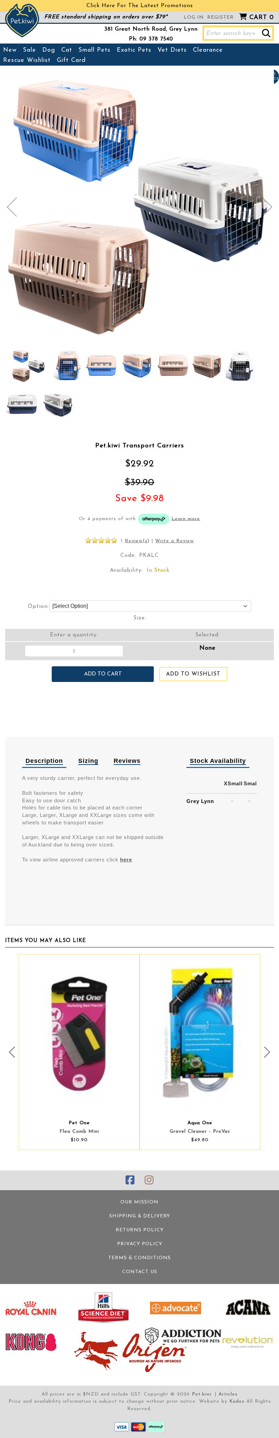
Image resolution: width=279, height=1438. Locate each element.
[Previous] (12, 207)
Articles (227, 1394)
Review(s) (137, 541)
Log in (194, 17)
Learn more (185, 518)
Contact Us (139, 1271)
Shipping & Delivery (139, 1216)
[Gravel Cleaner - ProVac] (200, 1033)
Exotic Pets (134, 50)
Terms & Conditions (139, 1258)
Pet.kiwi (201, 1394)
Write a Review (174, 541)
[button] (266, 33)
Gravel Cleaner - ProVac (200, 1131)
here (126, 859)
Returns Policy (140, 1230)
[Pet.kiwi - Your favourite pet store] (22, 20)
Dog (48, 50)
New (10, 50)
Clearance (208, 50)
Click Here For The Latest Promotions (139, 5)
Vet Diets (172, 50)
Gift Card (71, 60)
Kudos (236, 1401)
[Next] (267, 207)
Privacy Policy (139, 1244)
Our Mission (139, 1202)
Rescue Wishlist (27, 60)
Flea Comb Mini (79, 1131)
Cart (261, 18)
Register (220, 17)
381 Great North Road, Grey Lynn (151, 29)
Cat (66, 50)
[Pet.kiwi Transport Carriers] (28, 365)
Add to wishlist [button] (193, 674)
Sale (29, 50)
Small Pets (94, 50)
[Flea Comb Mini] (79, 1033)
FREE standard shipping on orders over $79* (105, 17)
